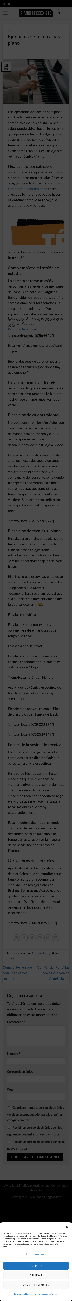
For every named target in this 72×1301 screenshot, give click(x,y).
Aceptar (36, 1265)
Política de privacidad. (39, 1294)
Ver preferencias (36, 1285)
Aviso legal (53, 1294)
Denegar (35, 1275)
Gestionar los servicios (35, 1254)
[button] (67, 1227)
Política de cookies (21, 1294)
